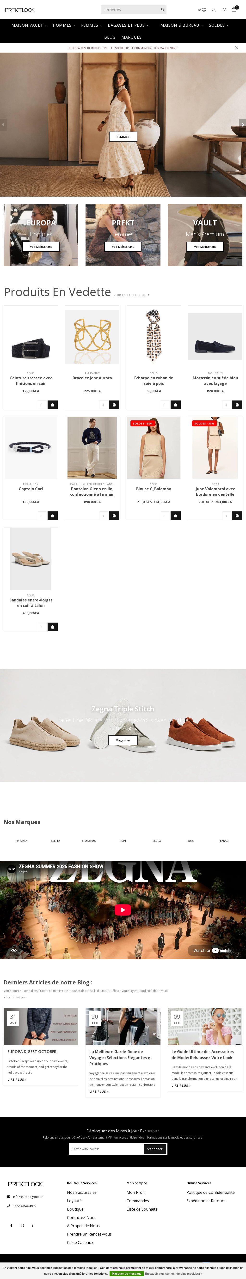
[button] (3, 125)
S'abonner (155, 1149)
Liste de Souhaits (142, 1209)
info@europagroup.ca (28, 1197)
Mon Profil (136, 1192)
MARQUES (132, 37)
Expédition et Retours (205, 1200)
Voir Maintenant (41, 247)
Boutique (75, 1209)
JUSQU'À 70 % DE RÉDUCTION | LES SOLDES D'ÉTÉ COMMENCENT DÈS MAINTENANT (123, 48)
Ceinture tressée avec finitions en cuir (31, 380)
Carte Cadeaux (80, 1242)
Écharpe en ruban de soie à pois (153, 380)
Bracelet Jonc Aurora (92, 378)
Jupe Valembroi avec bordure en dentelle (215, 491)
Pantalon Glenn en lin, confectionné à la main (92, 491)
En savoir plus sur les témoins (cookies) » (173, 1273)
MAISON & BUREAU (179, 25)
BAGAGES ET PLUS (126, 25)
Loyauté (74, 1200)
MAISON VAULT (27, 25)
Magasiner (123, 740)
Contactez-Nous (81, 1217)
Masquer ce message (126, 1273)
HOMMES (62, 25)
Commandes (138, 1200)
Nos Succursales (82, 1192)
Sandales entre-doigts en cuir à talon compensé (30, 605)
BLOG (110, 37)
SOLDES (217, 25)
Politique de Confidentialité (210, 1192)
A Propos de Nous (83, 1225)
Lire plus (16, 1080)
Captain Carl (31, 488)
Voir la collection (131, 295)
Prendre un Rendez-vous (89, 1234)
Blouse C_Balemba (153, 488)
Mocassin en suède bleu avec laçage (215, 380)
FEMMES (89, 25)
